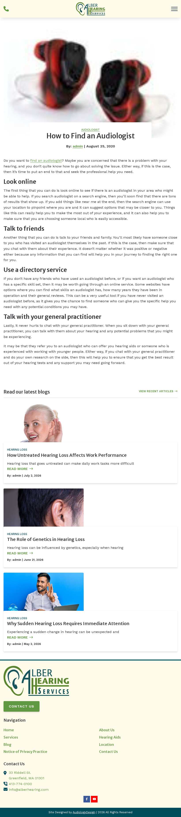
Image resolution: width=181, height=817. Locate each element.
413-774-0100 (20, 784)
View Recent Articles (156, 391)
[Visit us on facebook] (86, 799)
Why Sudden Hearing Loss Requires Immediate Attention (68, 623)
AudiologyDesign (84, 812)
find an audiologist (46, 160)
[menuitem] (43, 730)
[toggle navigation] (174, 9)
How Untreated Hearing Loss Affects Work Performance (67, 455)
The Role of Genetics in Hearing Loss (46, 539)
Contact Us (21, 706)
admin (78, 146)
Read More (17, 469)
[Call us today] (6, 8)
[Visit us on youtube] (94, 799)
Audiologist (90, 129)
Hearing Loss (17, 449)
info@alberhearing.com (29, 789)
